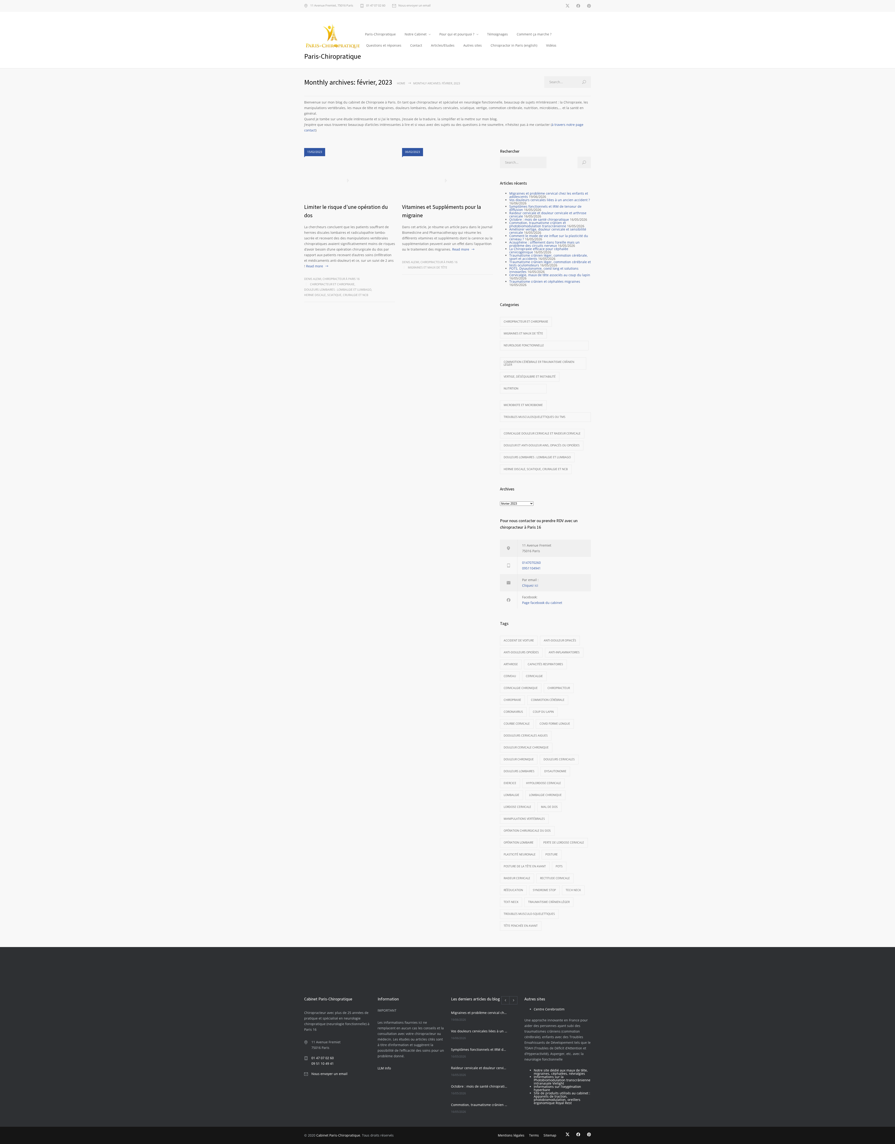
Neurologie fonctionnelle (524, 345)
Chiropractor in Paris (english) (514, 45)
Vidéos (551, 45)
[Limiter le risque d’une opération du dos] (349, 180)
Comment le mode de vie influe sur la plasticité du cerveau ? (548, 237)
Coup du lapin (543, 712)
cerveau (510, 676)
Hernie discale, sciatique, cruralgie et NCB (336, 295)
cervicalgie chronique (521, 688)
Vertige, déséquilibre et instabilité (530, 377)
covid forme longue (555, 724)
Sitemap (550, 1135)
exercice (510, 783)
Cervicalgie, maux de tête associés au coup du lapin (549, 275)
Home (401, 83)
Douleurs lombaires (519, 771)
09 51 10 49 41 (322, 1063)
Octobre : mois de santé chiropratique (539, 219)
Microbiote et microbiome (523, 405)
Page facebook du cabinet (542, 602)
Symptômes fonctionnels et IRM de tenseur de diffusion (545, 208)
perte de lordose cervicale (563, 842)
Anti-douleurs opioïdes (521, 652)
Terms (534, 1135)
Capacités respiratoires (545, 664)
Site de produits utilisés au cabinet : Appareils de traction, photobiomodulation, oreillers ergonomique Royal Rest (562, 1098)
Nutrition (511, 388)
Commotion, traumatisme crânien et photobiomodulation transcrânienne (537, 224)
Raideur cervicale (517, 878)
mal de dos (549, 807)
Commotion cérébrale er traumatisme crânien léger (539, 363)
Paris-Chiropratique (380, 34)
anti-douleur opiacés (560, 640)
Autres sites (472, 45)
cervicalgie (534, 676)
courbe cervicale (517, 724)
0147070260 (531, 562)
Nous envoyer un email (414, 5)
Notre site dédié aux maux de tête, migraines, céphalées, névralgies (561, 1072)
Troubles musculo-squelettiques (529, 914)
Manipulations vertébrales (524, 819)
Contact (416, 45)
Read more (314, 266)
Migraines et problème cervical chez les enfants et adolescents (548, 195)
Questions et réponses (383, 45)
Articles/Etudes (442, 45)
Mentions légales (511, 1135)
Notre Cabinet (416, 34)
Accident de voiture (519, 640)
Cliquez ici (530, 585)
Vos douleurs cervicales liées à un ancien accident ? (549, 200)
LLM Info (384, 1068)
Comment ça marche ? (534, 34)
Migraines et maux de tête (427, 267)
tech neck (573, 890)
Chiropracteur (558, 688)
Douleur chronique (519, 759)
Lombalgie (511, 795)
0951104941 (531, 568)
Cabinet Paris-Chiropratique (338, 1135)
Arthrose (511, 664)
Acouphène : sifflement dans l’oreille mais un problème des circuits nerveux (544, 244)
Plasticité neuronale (520, 854)
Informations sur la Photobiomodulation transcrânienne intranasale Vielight (562, 1080)
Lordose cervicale (517, 807)
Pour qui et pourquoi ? (456, 34)
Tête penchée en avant (521, 926)
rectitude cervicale (555, 878)
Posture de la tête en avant (525, 866)
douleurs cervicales (559, 759)
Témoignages (497, 34)
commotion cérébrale (548, 700)
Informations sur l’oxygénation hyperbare (557, 1088)
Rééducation (513, 890)
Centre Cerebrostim (549, 1009)
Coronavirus (513, 712)
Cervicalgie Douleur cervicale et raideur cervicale (542, 433)
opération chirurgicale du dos (527, 831)
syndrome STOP (544, 890)
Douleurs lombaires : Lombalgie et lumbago (337, 290)
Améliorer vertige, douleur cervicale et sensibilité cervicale (547, 231)
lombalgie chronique (545, 795)
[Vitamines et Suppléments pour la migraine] (447, 180)
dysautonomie (555, 771)
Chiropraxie (512, 700)
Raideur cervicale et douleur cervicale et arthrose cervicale (547, 214)
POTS (559, 866)
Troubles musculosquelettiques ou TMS (534, 417)
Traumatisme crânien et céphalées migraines (544, 281)
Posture (551, 854)
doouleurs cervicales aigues (526, 735)
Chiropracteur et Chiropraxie (332, 284)
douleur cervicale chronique (526, 747)
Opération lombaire (519, 842)
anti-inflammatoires (564, 652)
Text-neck (511, 902)
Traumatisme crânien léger (549, 902)
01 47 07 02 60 (375, 5)
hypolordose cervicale (543, 783)
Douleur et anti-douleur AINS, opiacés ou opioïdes (542, 445)
